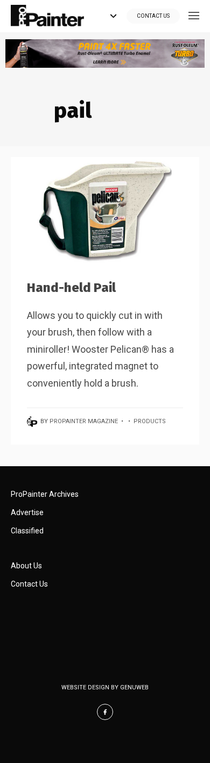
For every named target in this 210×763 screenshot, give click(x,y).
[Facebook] (105, 712)
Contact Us (153, 16)
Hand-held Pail (71, 287)
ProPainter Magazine (84, 421)
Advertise (27, 512)
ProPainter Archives (45, 494)
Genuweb (134, 687)
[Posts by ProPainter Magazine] (33, 421)
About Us (26, 565)
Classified (27, 530)
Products (150, 421)
